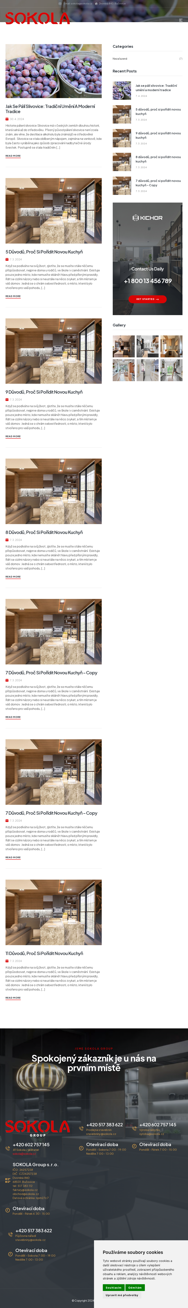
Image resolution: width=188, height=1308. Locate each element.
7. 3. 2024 (16, 259)
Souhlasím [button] (114, 1287)
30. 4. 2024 (17, 119)
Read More (13, 155)
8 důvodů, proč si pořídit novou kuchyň (44, 532)
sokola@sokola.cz (24, 1154)
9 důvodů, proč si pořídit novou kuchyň (44, 392)
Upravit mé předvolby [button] (122, 1295)
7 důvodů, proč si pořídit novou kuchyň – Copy (51, 672)
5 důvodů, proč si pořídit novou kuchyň (44, 251)
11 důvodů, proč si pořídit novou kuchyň (44, 953)
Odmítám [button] (135, 1287)
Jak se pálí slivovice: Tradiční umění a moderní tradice (50, 108)
